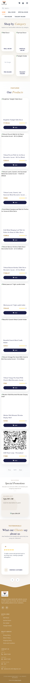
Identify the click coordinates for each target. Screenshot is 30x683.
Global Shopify (17, 680)
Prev (9, 470)
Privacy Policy (6, 635)
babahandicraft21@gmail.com (12, 669)
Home (3, 12)
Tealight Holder (20, 16)
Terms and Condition (8, 643)
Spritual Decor (23, 12)
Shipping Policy (6, 640)
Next (20, 470)
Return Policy (5, 638)
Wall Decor (12, 12)
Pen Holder (8, 16)
